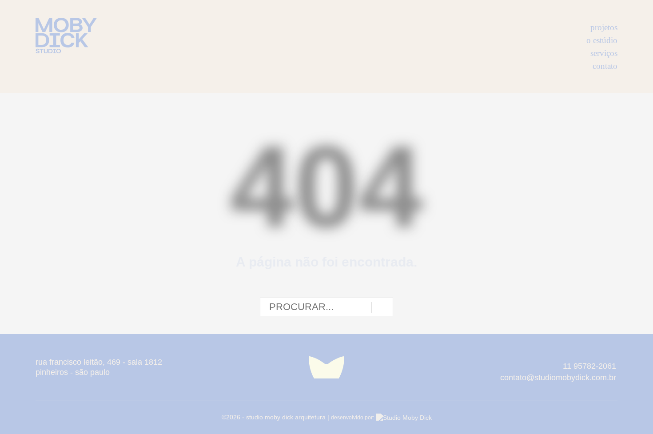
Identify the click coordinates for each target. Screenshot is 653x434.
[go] (382, 307)
